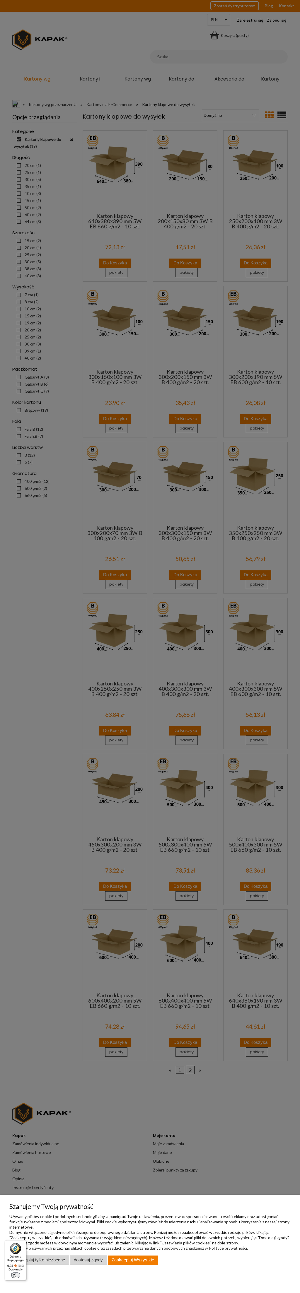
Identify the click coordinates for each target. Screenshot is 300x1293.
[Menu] (23, 1243)
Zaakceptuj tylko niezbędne (39, 1260)
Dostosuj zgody (88, 1260)
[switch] (15, 1275)
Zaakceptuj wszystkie (133, 1260)
